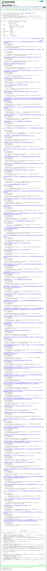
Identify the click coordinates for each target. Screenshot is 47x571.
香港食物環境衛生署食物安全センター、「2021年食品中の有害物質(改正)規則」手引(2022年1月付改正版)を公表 (23, 114)
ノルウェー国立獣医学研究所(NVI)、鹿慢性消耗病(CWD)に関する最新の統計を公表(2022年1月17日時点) (22, 498)
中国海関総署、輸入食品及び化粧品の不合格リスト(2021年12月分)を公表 (17, 330)
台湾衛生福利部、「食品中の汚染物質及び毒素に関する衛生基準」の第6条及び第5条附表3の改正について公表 (23, 163)
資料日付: (5, 59)
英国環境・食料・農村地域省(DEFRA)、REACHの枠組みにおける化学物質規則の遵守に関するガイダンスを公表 (24, 484)
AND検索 (11, 23)
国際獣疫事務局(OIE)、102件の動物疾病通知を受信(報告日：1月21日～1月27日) (18, 78)
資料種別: (5, 51)
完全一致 (11, 22)
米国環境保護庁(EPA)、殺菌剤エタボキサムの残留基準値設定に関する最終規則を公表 (19, 412)
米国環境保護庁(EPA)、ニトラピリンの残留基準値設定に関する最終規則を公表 (18, 279)
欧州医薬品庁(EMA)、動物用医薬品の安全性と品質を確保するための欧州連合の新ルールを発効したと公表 (22, 57)
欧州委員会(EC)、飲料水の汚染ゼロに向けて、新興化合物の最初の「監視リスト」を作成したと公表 (22, 434)
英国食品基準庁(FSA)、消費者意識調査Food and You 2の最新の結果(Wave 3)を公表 (19, 142)
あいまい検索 (15, 22)
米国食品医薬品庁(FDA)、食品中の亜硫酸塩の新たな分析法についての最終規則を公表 (19, 462)
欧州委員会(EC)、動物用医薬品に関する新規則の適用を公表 (14, 63)
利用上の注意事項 (28, 13)
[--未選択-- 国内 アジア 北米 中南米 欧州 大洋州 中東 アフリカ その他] (11, 28)
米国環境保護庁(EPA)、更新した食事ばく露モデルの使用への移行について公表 (18, 405)
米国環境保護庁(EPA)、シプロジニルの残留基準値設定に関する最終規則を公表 (18, 121)
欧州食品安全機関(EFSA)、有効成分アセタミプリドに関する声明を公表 (17, 249)
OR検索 (15, 23)
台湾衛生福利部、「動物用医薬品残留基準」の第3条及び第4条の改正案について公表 (19, 135)
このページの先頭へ (42, 564)
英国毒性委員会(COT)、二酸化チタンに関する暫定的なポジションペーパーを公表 (18, 455)
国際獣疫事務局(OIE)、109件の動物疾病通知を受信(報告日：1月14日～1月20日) (18, 360)
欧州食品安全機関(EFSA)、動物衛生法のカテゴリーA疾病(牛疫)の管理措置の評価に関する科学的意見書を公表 (23, 198)
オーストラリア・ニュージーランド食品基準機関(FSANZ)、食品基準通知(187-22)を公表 (19, 220)
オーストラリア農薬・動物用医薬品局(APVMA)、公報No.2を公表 (15, 184)
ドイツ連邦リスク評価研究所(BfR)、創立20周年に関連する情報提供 (16, 84)
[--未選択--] (11, 31)
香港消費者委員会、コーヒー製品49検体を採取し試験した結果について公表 (17, 505)
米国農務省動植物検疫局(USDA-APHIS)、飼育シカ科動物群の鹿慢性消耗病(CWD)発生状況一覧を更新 (22, 156)
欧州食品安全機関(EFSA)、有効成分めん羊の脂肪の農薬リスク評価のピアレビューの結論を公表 (21, 91)
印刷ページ (42, 40)
